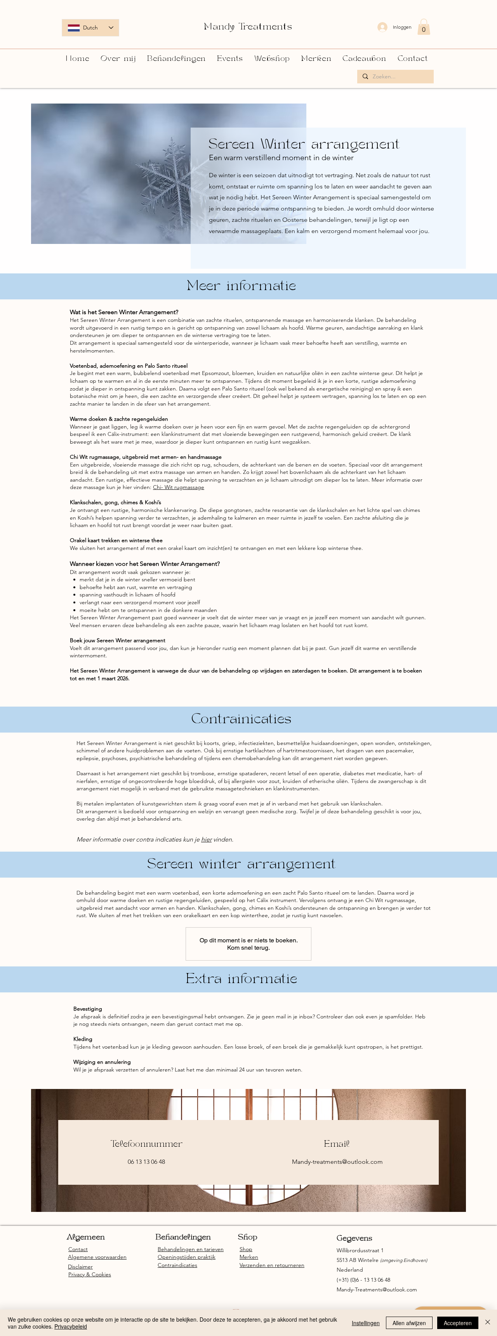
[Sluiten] (487, 1323)
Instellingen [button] (366, 1323)
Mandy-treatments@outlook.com (337, 1161)
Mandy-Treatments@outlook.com (377, 1289)
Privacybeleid (70, 1326)
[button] (424, 27)
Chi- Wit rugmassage (178, 487)
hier (206, 839)
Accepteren (458, 1323)
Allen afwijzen (409, 1323)
